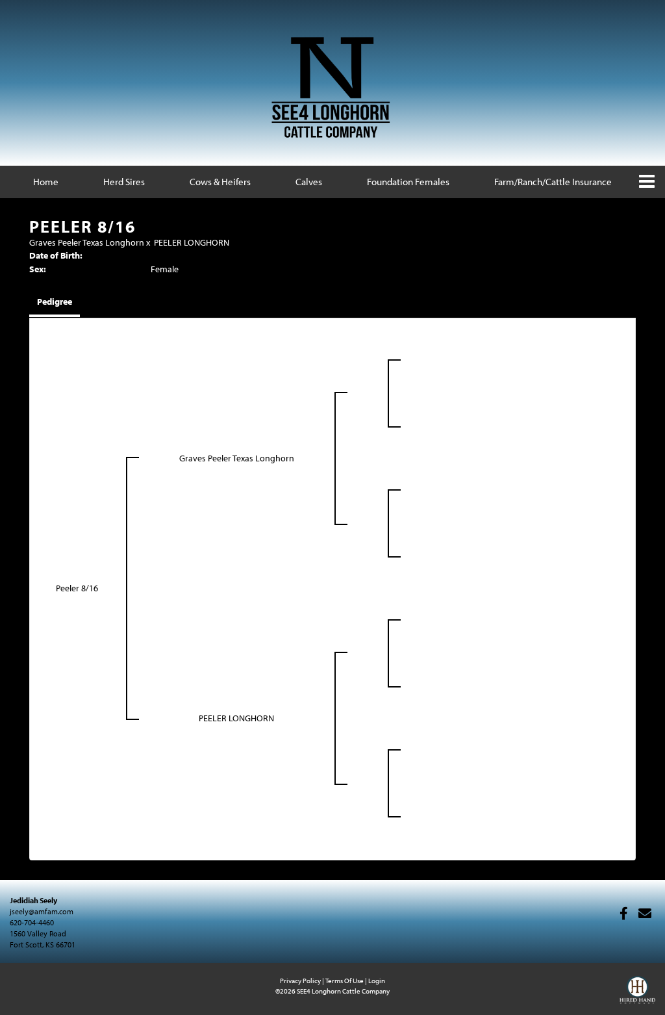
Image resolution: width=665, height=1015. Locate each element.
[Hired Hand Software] (637, 995)
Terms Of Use (344, 980)
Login (376, 980)
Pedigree (54, 301)
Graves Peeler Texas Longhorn (86, 242)
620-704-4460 (32, 922)
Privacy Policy (300, 980)
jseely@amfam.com (41, 911)
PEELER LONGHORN (191, 242)
